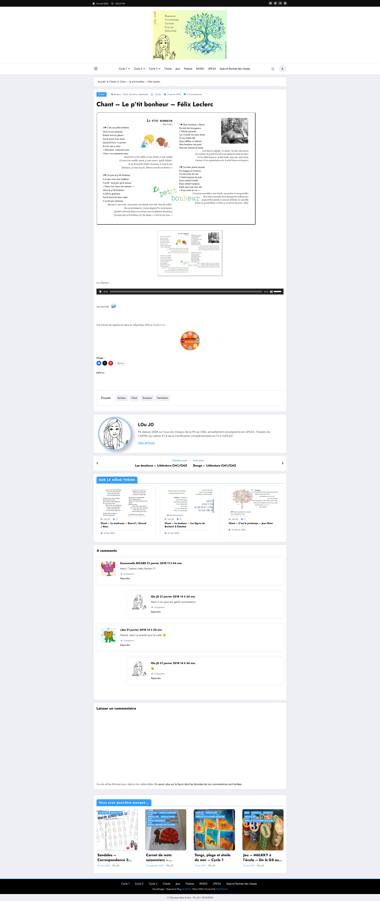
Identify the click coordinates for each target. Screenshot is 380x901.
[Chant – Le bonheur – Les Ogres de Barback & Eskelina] (189, 502)
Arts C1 (199, 812)
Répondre (125, 578)
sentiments (143, 94)
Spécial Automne (167, 812)
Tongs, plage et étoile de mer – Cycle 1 (213, 857)
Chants (168, 69)
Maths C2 (256, 812)
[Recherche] (273, 69)
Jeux (178, 69)
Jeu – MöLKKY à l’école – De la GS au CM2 (261, 857)
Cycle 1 (123, 69)
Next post (198, 460)
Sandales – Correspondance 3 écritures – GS (112, 857)
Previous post (179, 460)
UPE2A (212, 69)
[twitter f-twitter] (275, 3)
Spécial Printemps (156, 820)
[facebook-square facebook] (270, 3)
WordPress (186, 889)
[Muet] (271, 291)
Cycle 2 (138, 69)
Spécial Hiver (167, 816)
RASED (200, 69)
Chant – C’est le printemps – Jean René (251, 523)
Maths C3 (267, 812)
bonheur (117, 94)
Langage (103, 812)
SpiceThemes (222, 889)
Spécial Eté (116, 812)
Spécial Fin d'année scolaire (210, 816)
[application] (190, 292)
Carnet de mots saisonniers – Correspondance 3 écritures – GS (161, 857)
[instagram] (280, 3)
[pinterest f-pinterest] (285, 3)
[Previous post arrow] (97, 463)
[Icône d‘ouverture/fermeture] (96, 69)
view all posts (146, 443)
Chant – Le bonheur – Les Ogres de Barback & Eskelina (185, 525)
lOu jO (158, 94)
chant (125, 94)
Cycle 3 (153, 69)
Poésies (188, 69)
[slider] (278, 291)
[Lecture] (100, 291)
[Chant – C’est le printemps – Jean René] (254, 502)
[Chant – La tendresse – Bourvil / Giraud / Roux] (125, 502)
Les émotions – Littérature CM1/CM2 (161, 466)
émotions (133, 94)
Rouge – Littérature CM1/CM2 (214, 466)
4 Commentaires (194, 94)
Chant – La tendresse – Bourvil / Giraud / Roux (123, 525)
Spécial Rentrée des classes (235, 69)
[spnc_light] (282, 68)
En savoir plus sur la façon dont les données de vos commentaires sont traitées (198, 784)
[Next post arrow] (283, 463)
